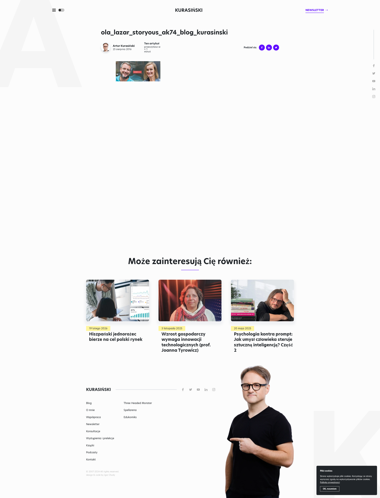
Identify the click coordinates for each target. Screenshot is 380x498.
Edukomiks (130, 417)
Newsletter (92, 424)
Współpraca (93, 417)
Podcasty (91, 452)
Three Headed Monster (138, 403)
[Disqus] (190, 209)
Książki (90, 445)
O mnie (90, 410)
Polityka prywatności (330, 482)
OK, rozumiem (330, 488)
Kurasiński (189, 10)
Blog (89, 403)
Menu (54, 10)
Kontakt (91, 459)
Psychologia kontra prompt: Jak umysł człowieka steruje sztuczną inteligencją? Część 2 (263, 342)
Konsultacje (93, 431)
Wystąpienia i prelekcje (100, 438)
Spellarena (130, 410)
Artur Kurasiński (124, 46)
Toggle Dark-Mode (61, 10)
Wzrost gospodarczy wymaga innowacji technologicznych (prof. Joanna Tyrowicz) (186, 342)
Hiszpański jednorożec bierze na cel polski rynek (115, 336)
